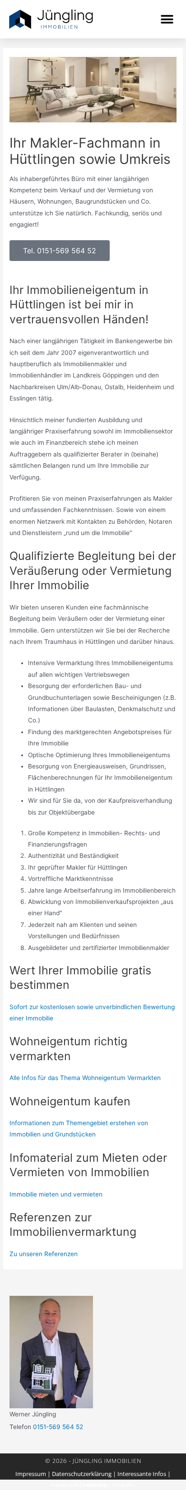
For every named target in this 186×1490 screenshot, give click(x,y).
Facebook (64, 1485)
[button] (167, 19)
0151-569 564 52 (58, 1426)
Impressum (30, 1474)
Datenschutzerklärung (82, 1474)
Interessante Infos (141, 1474)
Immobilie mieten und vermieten (55, 1194)
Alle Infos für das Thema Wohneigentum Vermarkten (85, 1077)
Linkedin (94, 1485)
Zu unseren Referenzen (43, 1253)
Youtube (123, 1485)
